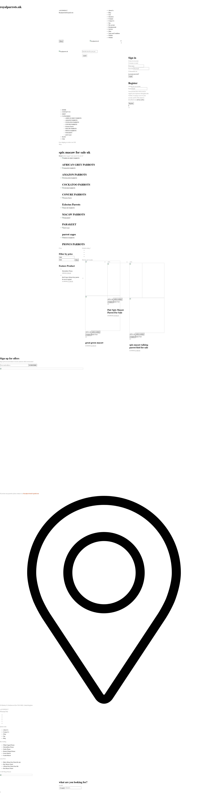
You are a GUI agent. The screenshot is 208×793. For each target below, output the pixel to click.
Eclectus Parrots (69, 126)
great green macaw (94, 342)
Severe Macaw (7, 753)
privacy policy (140, 100)
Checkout (110, 17)
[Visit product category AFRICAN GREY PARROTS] (70, 158)
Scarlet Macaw (7, 755)
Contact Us (111, 21)
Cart (109, 14)
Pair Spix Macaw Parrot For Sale (115, 311)
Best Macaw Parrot (8, 768)
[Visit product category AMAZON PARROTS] (68, 168)
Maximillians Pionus (8, 747)
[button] (135, 42)
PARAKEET (68, 132)
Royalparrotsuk (112, 27)
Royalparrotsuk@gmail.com (66, 12)
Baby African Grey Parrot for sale (12, 762)
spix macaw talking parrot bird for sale (138, 346)
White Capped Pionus (8, 745)
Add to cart (88, 332)
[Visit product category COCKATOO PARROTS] (69, 178)
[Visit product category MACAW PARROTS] (68, 207)
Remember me (133, 71)
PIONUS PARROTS (70, 130)
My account (111, 25)
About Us (111, 10)
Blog (109, 12)
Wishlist (110, 35)
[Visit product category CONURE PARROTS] (68, 188)
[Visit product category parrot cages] (66, 227)
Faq (109, 23)
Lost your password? (133, 74)
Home (60, 156)
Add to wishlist (96, 332)
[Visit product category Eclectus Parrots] (67, 198)
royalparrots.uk (11, 6)
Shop (109, 31)
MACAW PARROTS (71, 128)
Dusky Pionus (6, 749)
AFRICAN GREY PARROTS (73, 118)
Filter (76, 260)
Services (110, 29)
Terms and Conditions (114, 33)
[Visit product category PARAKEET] (66, 217)
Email (129, 88)
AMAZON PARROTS (71, 120)
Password (130, 68)
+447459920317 (63, 10)
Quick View (94, 334)
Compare (110, 19)
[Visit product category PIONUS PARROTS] (68, 237)
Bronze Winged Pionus (9, 751)
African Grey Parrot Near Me (10, 766)
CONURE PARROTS (71, 124)
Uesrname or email (133, 63)
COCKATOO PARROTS (72, 122)
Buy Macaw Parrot (8, 764)
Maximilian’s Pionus (67, 271)
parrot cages (68, 135)
